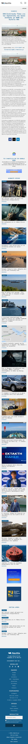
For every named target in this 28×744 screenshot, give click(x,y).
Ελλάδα (14, 672)
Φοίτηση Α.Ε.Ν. (14, 697)
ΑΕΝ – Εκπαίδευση (14, 679)
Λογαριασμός (14, 710)
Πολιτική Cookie (14, 735)
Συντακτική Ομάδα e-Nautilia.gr (14, 49)
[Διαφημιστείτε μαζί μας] (14, 171)
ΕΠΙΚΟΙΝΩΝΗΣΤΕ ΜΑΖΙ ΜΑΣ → (14, 660)
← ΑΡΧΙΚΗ (23, 8)
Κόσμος (14, 674)
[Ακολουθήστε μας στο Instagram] (9, 666)
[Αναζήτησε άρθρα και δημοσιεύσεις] (21, 3)
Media (13, 685)
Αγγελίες (14, 706)
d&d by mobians (14, 741)
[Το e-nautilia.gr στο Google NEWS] (14, 154)
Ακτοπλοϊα (14, 677)
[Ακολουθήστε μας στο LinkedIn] (18, 666)
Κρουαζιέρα (14, 681)
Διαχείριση (18, 737)
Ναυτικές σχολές (14, 695)
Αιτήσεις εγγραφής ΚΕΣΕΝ (14, 700)
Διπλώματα (14, 693)
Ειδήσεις (14, 11)
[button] (10, 139)
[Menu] (25, 3)
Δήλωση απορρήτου (11, 737)
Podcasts (14, 688)
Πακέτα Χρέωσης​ (14, 708)
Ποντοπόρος (14, 683)
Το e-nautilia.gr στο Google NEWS (14, 159)
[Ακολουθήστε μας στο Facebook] (12, 666)
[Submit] (14, 725)
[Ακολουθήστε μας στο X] (15, 666)
